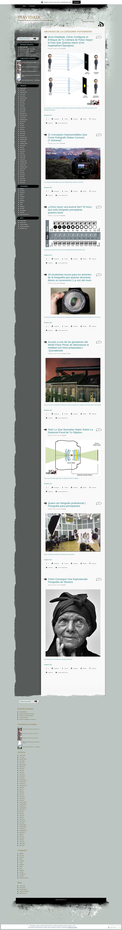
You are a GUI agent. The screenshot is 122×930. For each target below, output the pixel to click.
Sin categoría (23, 210)
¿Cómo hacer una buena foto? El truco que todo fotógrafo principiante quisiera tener (70, 210)
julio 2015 (22, 170)
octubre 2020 (23, 88)
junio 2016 (22, 149)
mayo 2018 (22, 103)
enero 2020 (22, 90)
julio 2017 (22, 123)
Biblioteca (22, 188)
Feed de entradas (24, 224)
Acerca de (32, 6)
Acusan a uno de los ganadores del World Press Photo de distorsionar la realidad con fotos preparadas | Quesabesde (68, 346)
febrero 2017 (23, 133)
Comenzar (76, 2)
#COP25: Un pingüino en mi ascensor (28, 55)
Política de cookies (72, 927)
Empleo (21, 194)
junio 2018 (22, 102)
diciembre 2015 (23, 161)
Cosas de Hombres (24, 53)
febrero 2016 (23, 157)
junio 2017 (22, 125)
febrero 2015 (23, 180)
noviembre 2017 (23, 115)
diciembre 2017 (23, 113)
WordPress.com (23, 228)
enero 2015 (22, 182)
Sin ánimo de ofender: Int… (33, 62)
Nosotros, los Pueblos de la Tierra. (27, 49)
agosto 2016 (22, 145)
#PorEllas (38, 80)
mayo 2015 (22, 174)
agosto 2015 (22, 168)
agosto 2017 (22, 121)
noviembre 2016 (23, 139)
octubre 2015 (23, 164)
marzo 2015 (22, 178)
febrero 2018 (23, 109)
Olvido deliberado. (24, 47)
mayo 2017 (22, 127)
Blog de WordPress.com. (61, 899)
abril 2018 (22, 105)
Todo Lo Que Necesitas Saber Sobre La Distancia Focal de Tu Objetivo (70, 431)
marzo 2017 (22, 131)
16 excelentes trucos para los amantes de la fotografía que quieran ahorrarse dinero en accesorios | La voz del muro (69, 277)
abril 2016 (22, 153)
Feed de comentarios (24, 226)
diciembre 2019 (23, 92)
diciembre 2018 (23, 98)
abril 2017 (22, 129)
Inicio (24, 6)
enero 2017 (22, 135)
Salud (21, 204)
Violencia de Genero (24, 214)
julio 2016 (22, 147)
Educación (22, 192)
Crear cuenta (23, 220)
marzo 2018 (22, 107)
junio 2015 (22, 172)
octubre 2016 (23, 141)
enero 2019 (22, 96)
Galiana (23, 66)
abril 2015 (22, 176)
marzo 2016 (22, 155)
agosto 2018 (22, 100)
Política (21, 202)
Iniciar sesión (23, 222)
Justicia (21, 198)
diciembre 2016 (23, 137)
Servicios (22, 208)
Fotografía (22, 196)
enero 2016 (22, 159)
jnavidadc (29, 17)
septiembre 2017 (23, 119)
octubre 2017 (23, 117)
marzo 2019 (22, 94)
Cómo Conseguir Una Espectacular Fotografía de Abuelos (68, 580)
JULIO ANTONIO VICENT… (28, 80)
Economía (22, 190)
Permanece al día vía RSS (89, 21)
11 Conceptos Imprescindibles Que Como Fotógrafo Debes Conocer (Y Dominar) (67, 137)
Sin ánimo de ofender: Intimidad (26, 51)
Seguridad (22, 206)
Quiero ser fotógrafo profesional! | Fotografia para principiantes (67, 504)
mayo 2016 (22, 151)
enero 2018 (22, 111)
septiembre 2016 (23, 143)
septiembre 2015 (23, 166)
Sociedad (22, 212)
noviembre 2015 (23, 162)
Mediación (22, 200)
